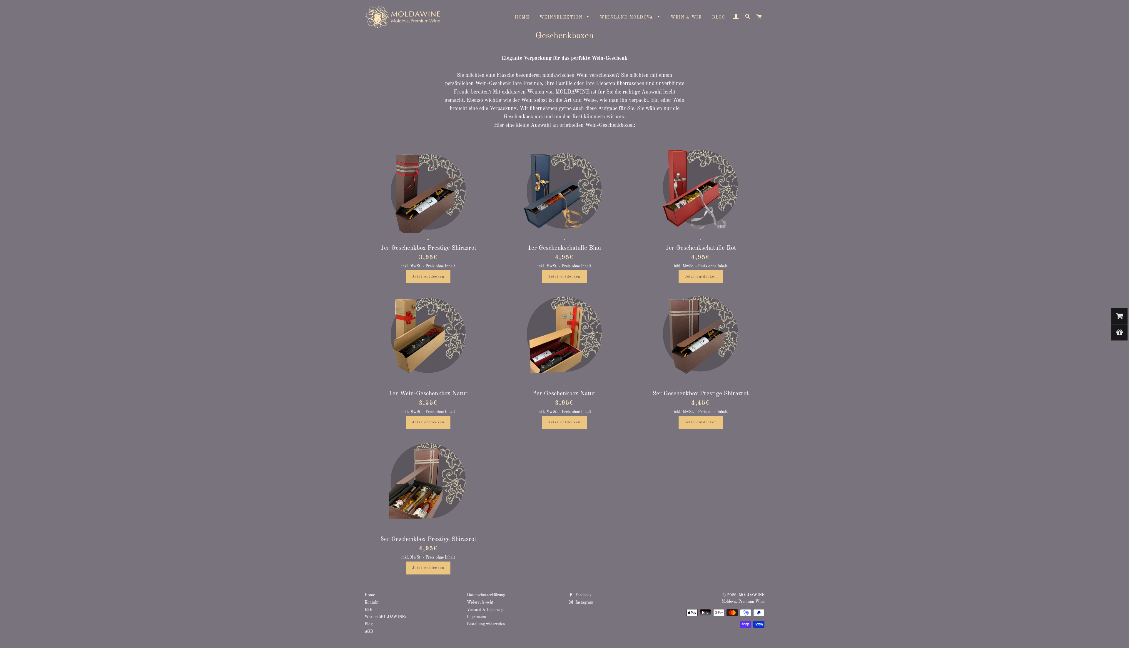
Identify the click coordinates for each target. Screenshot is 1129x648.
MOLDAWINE (751, 595)
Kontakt (372, 602)
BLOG (718, 17)
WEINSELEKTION (562, 17)
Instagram (583, 602)
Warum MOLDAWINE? (385, 617)
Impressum (476, 617)
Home (370, 595)
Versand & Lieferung (485, 610)
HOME (522, 17)
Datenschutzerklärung (486, 595)
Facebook (583, 595)
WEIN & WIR (686, 17)
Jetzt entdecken (428, 277)
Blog (369, 624)
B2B (368, 610)
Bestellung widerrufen (486, 624)
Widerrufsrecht (480, 602)
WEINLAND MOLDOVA (627, 17)
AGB (369, 632)
